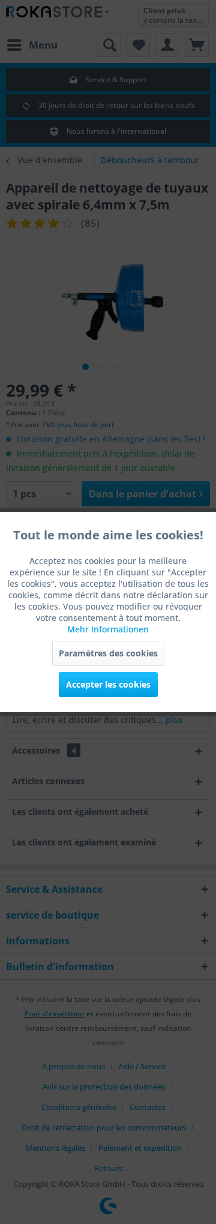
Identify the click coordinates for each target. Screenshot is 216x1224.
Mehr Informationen (108, 629)
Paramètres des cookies (108, 653)
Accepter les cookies (108, 684)
